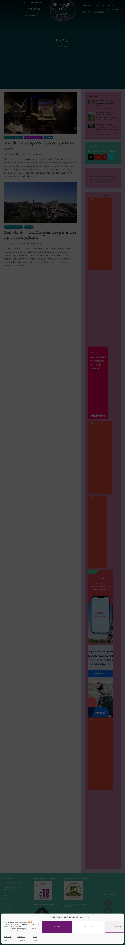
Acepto (57, 927)
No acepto (89, 927)
